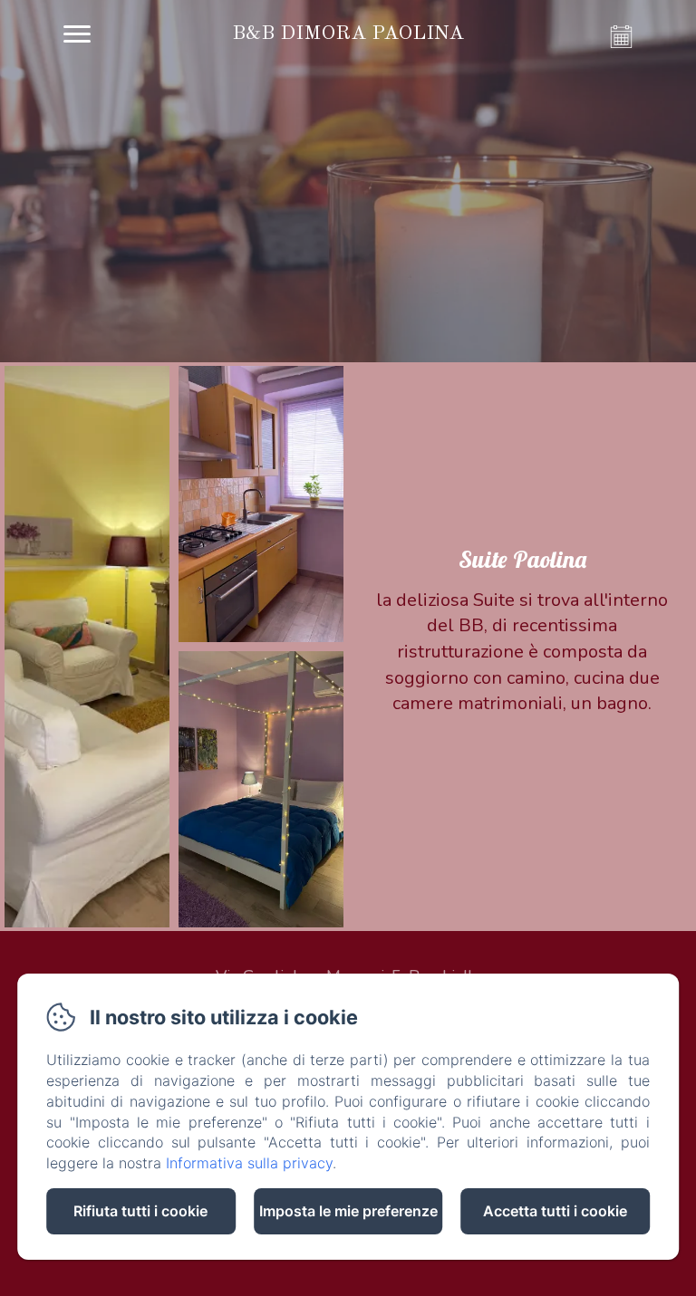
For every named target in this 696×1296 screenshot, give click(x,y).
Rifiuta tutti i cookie (140, 1211)
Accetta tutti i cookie (555, 1211)
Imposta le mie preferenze (348, 1211)
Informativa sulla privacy (249, 1163)
